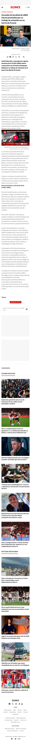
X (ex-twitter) (12, 704)
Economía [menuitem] (25, 712)
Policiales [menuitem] (20, 710)
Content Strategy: (12, 739)
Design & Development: (19, 739)
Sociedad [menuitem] (5, 712)
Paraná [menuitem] (14, 710)
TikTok (19, 704)
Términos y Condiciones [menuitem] (21, 728)
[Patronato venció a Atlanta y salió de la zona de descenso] (15, 678)
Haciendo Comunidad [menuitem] (10, 718)
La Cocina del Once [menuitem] (8, 720)
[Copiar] (13, 57)
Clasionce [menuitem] (16, 720)
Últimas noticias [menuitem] (7, 710)
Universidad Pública (15, 302)
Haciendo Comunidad (7, 12)
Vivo (28, 7)
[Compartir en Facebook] (10, 57)
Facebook (9, 704)
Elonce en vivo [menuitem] (23, 720)
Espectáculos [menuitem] (15, 714)
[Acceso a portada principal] (15, 7)
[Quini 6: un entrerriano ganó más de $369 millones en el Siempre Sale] (15, 624)
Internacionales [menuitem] (12, 712)
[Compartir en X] (16, 57)
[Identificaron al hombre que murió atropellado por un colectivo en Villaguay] (15, 651)
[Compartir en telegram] (19, 57)
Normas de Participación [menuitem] (12, 731)
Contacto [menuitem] (22, 731)
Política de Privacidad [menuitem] (9, 728)
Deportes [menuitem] (20, 712)
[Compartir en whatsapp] (7, 57)
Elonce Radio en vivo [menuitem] (15, 722)
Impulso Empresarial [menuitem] (21, 718)
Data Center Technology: (15, 739)
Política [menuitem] (25, 710)
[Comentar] (23, 57)
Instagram (16, 704)
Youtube (22, 704)
